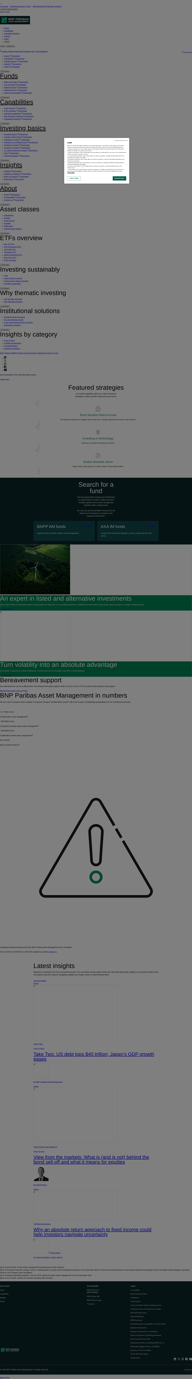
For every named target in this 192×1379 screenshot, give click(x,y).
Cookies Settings (74, 178)
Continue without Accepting (121, 140)
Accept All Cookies (119, 178)
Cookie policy (71, 173)
